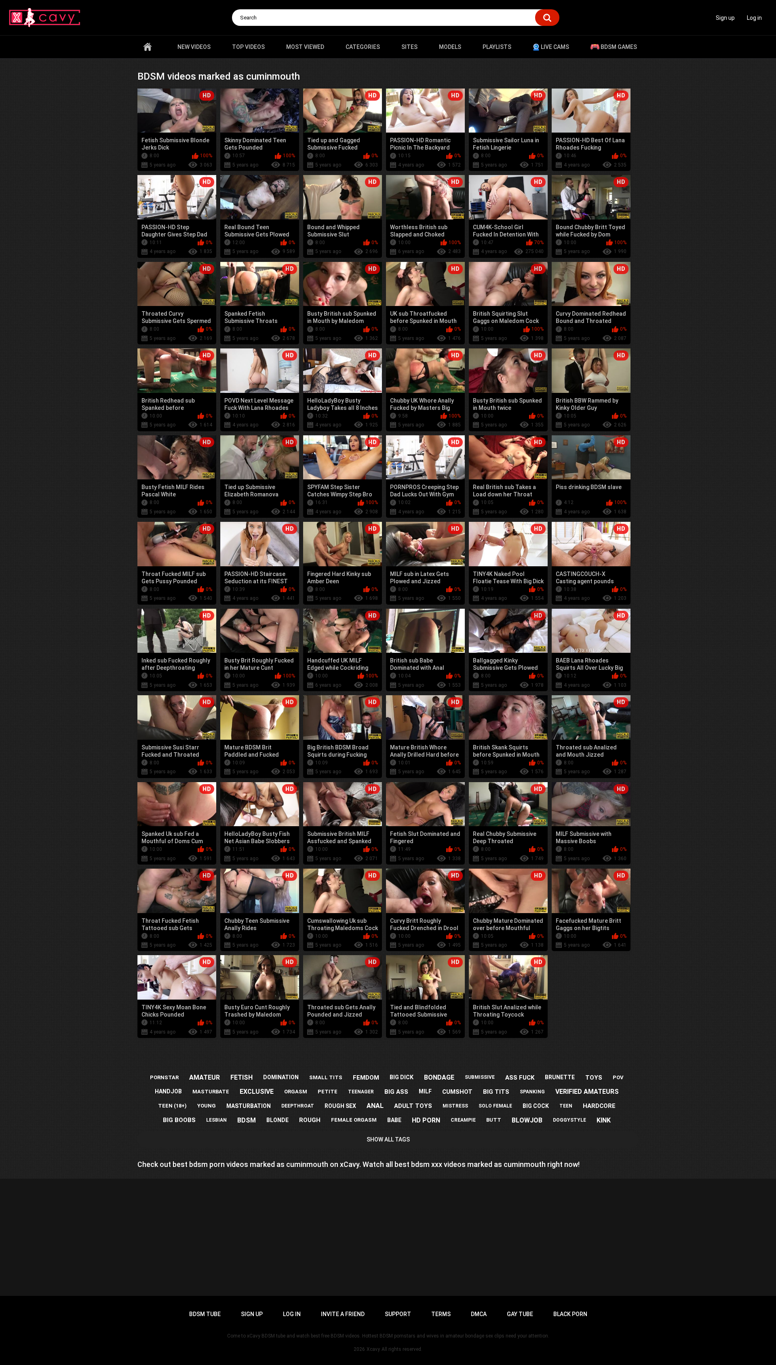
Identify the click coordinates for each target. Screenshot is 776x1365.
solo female (495, 1106)
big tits (496, 1091)
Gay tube (520, 1314)
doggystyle (569, 1120)
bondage (439, 1077)
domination (281, 1077)
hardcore (599, 1106)
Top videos (248, 47)
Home (147, 47)
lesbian (216, 1120)
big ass (396, 1091)
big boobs (179, 1120)
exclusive (257, 1091)
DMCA (479, 1314)
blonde (277, 1120)
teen (565, 1106)
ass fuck (519, 1077)
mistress (455, 1106)
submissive (480, 1077)
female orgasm (354, 1120)
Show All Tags (388, 1139)
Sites (409, 47)
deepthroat (297, 1106)
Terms (441, 1314)
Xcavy (373, 1349)
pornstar (164, 1077)
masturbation (248, 1106)
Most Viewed (305, 47)
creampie (463, 1120)
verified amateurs (587, 1091)
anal (375, 1106)
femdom (366, 1077)
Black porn (570, 1314)
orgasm (295, 1092)
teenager (361, 1092)
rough (310, 1120)
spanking (532, 1092)
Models (450, 47)
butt (493, 1120)
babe (394, 1120)
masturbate (210, 1092)
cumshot (457, 1091)
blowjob (527, 1120)
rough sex (340, 1106)
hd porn (426, 1120)
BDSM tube (205, 1314)
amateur (204, 1077)
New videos (194, 47)
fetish (241, 1077)
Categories (363, 47)
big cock (536, 1106)
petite (327, 1092)
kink (604, 1120)
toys (593, 1077)
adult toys (413, 1106)
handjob (168, 1091)
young (206, 1106)
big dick (401, 1077)
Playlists (497, 47)
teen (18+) (172, 1106)
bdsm (246, 1120)
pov (618, 1077)
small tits (325, 1077)
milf (425, 1091)
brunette (560, 1077)
